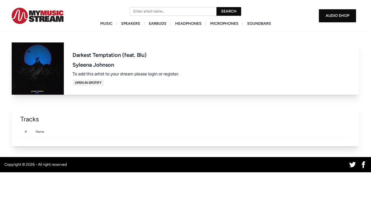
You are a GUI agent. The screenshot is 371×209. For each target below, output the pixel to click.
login (153, 73)
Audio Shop (337, 15)
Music (106, 23)
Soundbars (259, 23)
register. (171, 73)
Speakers (130, 23)
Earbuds (157, 23)
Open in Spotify (88, 83)
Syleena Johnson (93, 65)
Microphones (224, 23)
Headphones (188, 23)
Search (229, 11)
